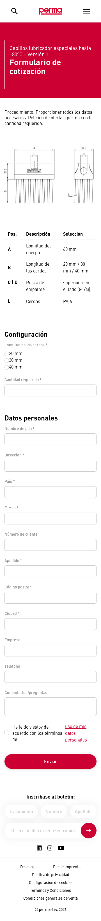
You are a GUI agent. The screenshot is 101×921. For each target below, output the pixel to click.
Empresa (12, 639)
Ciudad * (12, 613)
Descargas (29, 866)
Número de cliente (21, 534)
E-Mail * (11, 507)
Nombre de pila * (19, 428)
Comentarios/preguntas (25, 692)
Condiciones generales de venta (50, 898)
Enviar (50, 761)
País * (9, 481)
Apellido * (13, 560)
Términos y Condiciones (50, 890)
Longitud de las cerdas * (25, 344)
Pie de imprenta (67, 866)
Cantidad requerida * (23, 379)
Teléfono (12, 666)
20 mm (15, 353)
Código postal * (18, 587)
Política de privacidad (50, 874)
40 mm (15, 366)
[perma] (50, 11)
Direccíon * (14, 455)
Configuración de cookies (50, 882)
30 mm (15, 360)
